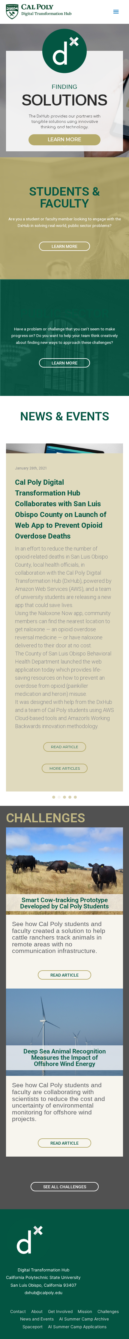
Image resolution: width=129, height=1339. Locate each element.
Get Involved (60, 1311)
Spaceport (32, 1326)
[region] (64, 90)
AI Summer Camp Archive (84, 1319)
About (37, 1311)
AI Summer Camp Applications (77, 1326)
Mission (85, 1311)
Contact (18, 1311)
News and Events (37, 1319)
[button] (53, 797)
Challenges (108, 1311)
